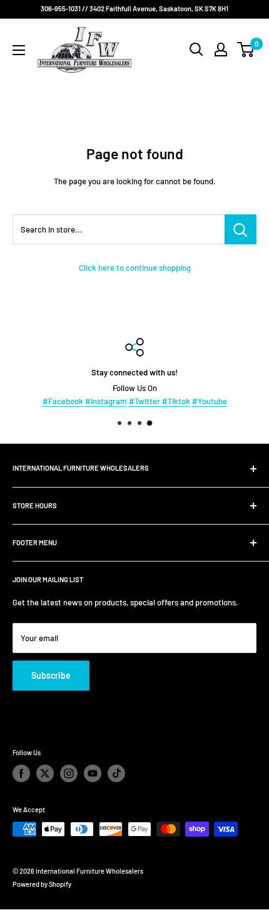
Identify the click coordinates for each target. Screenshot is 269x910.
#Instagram (106, 401)
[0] (246, 49)
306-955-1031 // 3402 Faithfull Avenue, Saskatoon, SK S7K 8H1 (134, 8)
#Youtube (209, 401)
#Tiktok (176, 401)
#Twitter (145, 401)
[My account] (221, 49)
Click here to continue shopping (135, 268)
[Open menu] (19, 50)
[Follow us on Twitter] (45, 773)
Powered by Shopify (42, 884)
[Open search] (196, 49)
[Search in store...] (240, 229)
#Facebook (63, 401)
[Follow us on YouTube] (92, 773)
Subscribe (51, 675)
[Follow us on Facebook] (21, 773)
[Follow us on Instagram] (69, 773)
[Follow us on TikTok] (116, 773)
